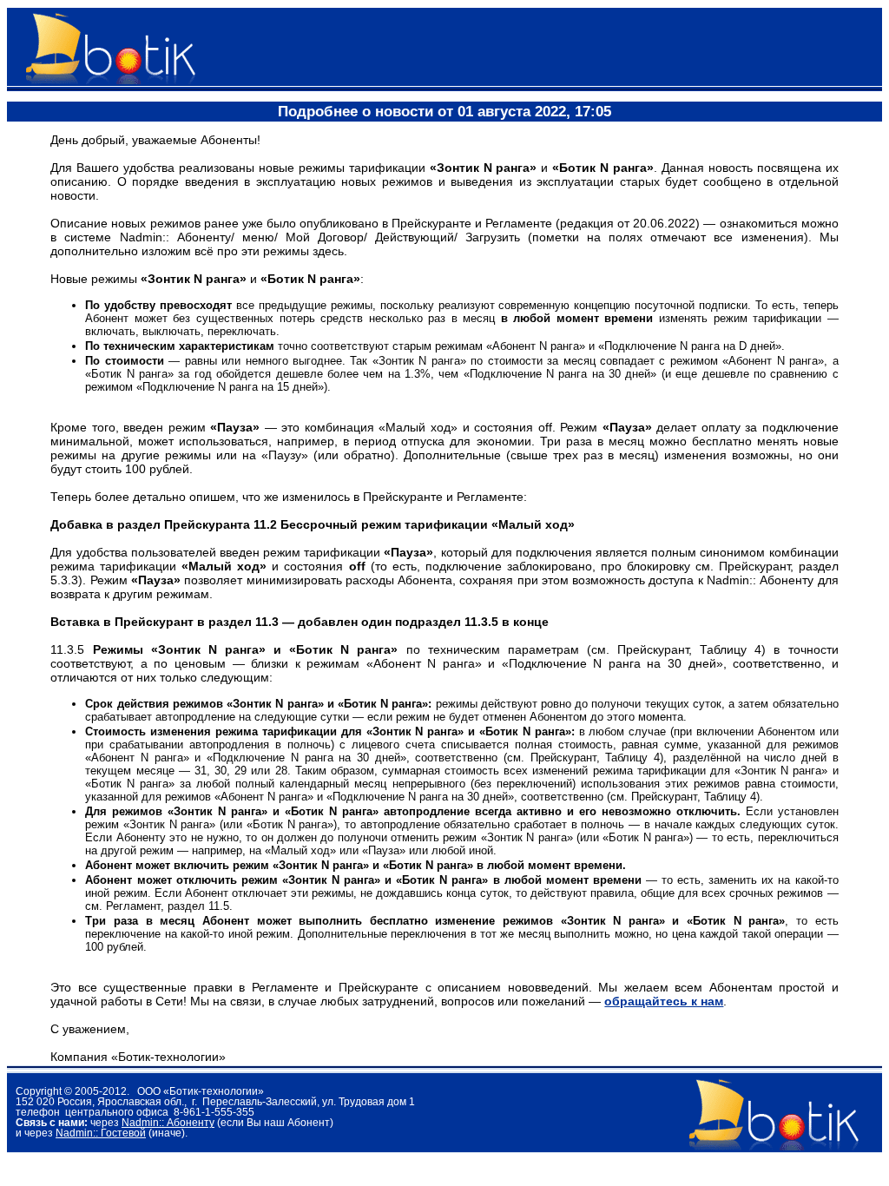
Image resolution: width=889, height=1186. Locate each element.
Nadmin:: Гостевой (101, 1133)
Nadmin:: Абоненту (168, 1122)
